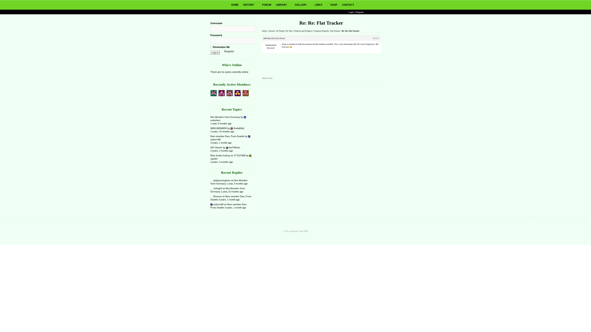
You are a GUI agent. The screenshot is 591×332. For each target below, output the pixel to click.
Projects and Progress (303, 31)
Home (264, 31)
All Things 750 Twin (284, 31)
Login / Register (356, 12)
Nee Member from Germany (225, 117)
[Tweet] (271, 86)
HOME (235, 5)
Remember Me (221, 47)
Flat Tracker (335, 31)
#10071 (376, 38)
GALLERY (301, 5)
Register (229, 51)
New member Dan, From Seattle (227, 136)
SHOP (333, 5)
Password (216, 35)
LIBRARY (281, 5)
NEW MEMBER (218, 128)
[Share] (265, 86)
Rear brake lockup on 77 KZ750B (227, 155)
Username (216, 23)
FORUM (266, 5)
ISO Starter (216, 147)
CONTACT (348, 5)
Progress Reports (321, 31)
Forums (272, 31)
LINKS (318, 5)
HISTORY (248, 5)
